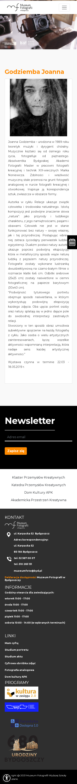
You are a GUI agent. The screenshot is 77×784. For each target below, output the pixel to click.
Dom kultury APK (16, 676)
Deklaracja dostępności (20, 577)
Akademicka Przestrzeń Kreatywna (38, 500)
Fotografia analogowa (19, 670)
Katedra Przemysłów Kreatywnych (38, 485)
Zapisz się (15, 451)
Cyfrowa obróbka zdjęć (20, 663)
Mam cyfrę (12, 643)
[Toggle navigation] (64, 7)
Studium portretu (16, 649)
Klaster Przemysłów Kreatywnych (38, 477)
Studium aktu (14, 656)
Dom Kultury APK (38, 492)
